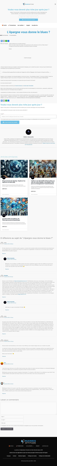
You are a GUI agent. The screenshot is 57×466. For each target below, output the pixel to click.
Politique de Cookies (32, 455)
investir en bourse (18, 85)
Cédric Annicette (10, 258)
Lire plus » (4, 188)
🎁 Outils (4, 25)
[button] (55, 4)
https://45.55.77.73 (22, 294)
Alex (5, 362)
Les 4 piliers (21, 25)
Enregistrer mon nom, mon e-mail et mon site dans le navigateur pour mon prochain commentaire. (22, 425)
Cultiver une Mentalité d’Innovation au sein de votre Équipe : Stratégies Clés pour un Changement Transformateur (43, 182)
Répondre (4, 253)
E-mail (2, 113)
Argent (28, 25)
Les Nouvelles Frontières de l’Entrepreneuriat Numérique (11, 219)
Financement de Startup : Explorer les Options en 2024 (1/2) (13, 181)
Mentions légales (22, 455)
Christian (6, 275)
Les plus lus (35, 25)
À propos (9, 455)
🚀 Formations (12, 25)
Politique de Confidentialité (44, 455)
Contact (14, 455)
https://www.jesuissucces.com (20, 281)
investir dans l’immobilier (28, 85)
